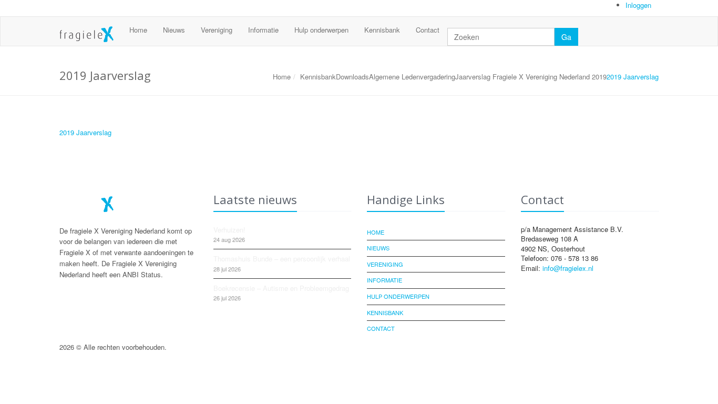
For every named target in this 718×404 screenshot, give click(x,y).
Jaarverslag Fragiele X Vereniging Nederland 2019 (531, 77)
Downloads (352, 77)
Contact (427, 30)
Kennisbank (382, 30)
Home (138, 30)
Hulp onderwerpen (321, 30)
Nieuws (174, 30)
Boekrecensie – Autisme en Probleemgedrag (281, 288)
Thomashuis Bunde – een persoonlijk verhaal (281, 259)
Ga (566, 37)
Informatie (263, 30)
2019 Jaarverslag (85, 132)
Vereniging (216, 30)
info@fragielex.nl (567, 268)
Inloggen (639, 5)
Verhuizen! (229, 230)
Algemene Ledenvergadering (412, 77)
